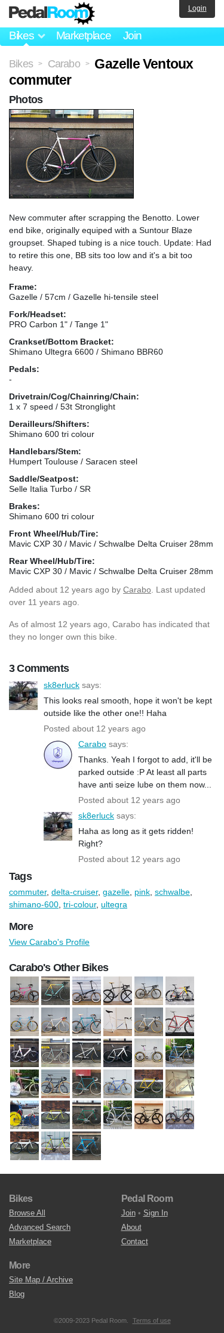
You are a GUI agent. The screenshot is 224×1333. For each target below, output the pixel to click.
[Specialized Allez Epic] (148, 1115)
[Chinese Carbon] (117, 1053)
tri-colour (79, 904)
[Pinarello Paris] (148, 1022)
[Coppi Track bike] (55, 1084)
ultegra (114, 904)
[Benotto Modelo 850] (55, 1053)
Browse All (27, 1212)
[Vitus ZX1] (86, 1146)
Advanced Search (39, 1227)
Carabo (137, 589)
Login (197, 8)
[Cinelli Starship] (117, 991)
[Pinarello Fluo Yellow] (55, 1115)
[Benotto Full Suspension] (24, 991)
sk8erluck (23, 695)
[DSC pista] (86, 1084)
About (131, 1227)
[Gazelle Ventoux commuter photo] (73, 115)
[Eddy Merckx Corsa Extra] (24, 1022)
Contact (134, 1241)
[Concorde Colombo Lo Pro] (24, 1084)
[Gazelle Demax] (55, 1022)
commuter (28, 892)
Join (132, 35)
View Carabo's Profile (49, 942)
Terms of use (152, 1320)
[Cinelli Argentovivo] (148, 1053)
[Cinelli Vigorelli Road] (179, 991)
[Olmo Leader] (179, 1084)
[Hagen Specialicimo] (148, 1084)
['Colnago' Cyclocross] (179, 1053)
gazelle (116, 892)
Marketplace (83, 35)
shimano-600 (34, 904)
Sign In (155, 1212)
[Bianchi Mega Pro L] (55, 991)
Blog (16, 1293)
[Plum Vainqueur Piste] (86, 1115)
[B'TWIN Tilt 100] (86, 991)
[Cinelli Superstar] (148, 991)
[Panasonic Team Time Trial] (24, 1115)
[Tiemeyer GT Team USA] (24, 1053)
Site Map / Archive (41, 1279)
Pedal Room (52, 14)
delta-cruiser (74, 892)
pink (142, 892)
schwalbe (172, 892)
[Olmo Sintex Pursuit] (117, 1022)
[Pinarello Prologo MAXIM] (179, 1022)
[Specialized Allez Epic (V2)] (179, 1115)
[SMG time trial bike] (117, 1115)
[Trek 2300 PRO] (55, 1146)
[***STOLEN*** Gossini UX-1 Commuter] (24, 1146)
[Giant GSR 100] (86, 1022)
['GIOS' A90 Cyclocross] (117, 1084)
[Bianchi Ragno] (86, 1053)
